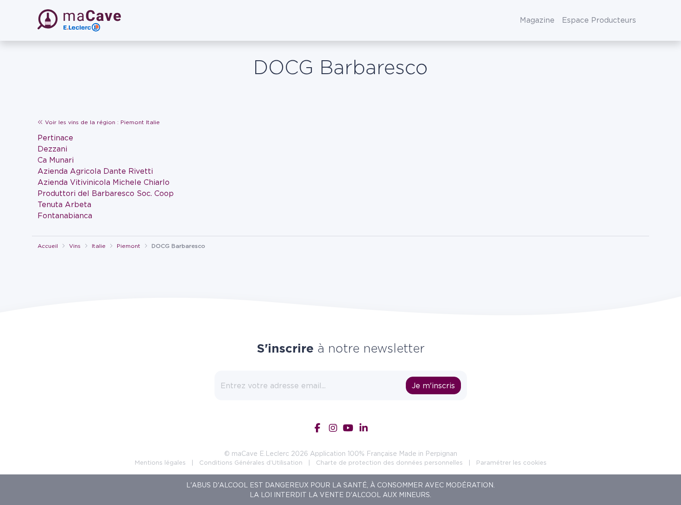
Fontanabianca (65, 215)
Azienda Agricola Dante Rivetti (95, 171)
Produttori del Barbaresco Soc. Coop (106, 193)
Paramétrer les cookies (511, 462)
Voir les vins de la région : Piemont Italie (101, 122)
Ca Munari (56, 160)
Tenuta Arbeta (64, 204)
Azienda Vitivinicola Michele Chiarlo (104, 182)
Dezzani (52, 149)
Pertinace (55, 137)
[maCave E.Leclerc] (80, 20)
